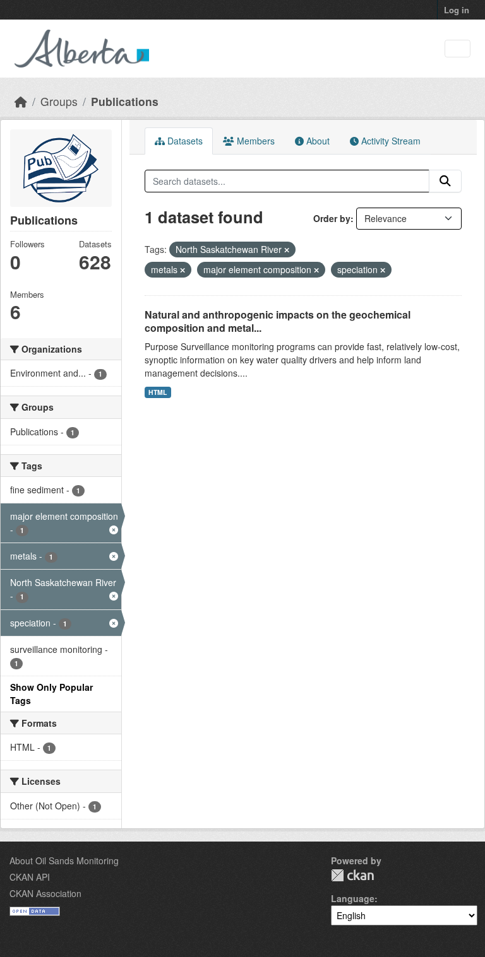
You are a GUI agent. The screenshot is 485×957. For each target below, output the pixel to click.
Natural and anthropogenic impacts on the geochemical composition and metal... (277, 321)
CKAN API (29, 877)
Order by (331, 218)
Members (254, 140)
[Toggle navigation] (457, 49)
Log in (456, 10)
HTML (157, 392)
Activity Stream (390, 140)
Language (352, 898)
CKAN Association (45, 893)
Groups (59, 101)
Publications (125, 101)
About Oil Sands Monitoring (64, 860)
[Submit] (445, 181)
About (317, 140)
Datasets (184, 140)
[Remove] (286, 250)
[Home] (21, 101)
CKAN (352, 875)
